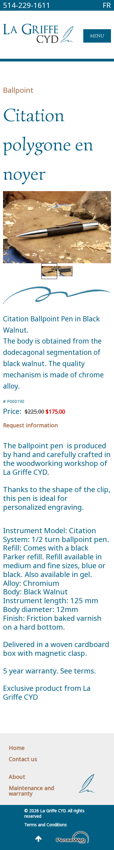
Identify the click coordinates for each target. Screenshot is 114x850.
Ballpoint (18, 90)
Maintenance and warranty (31, 790)
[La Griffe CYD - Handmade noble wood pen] (38, 40)
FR (107, 5)
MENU (97, 36)
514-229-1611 (26, 5)
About (17, 776)
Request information (30, 425)
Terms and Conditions (45, 824)
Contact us (23, 759)
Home (17, 747)
